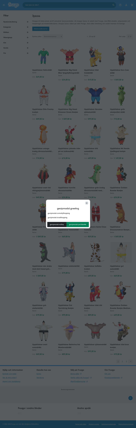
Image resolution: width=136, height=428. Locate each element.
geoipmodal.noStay (57, 224)
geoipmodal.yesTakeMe (77, 224)
